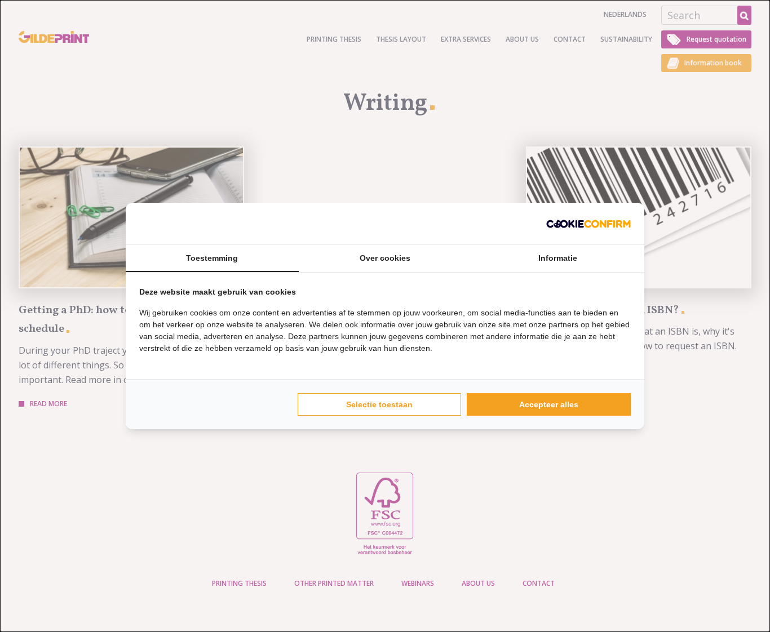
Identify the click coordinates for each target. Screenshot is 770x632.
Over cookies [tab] (385, 257)
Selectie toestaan (379, 404)
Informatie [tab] (557, 257)
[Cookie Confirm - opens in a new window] (588, 223)
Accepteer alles (548, 404)
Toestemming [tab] (212, 257)
